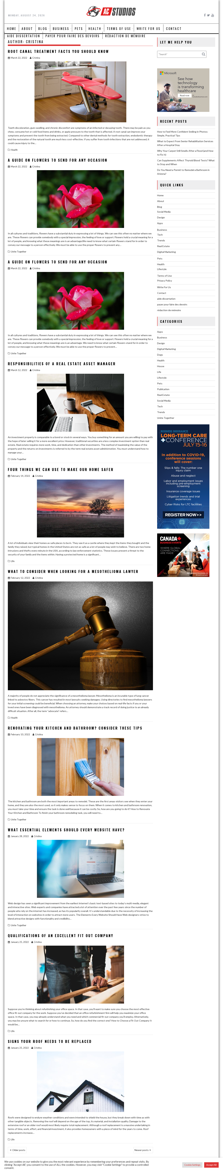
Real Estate (163, 246)
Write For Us (149, 28)
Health (95, 28)
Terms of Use (119, 28)
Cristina (36, 57)
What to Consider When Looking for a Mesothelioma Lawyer (73, 571)
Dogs (160, 354)
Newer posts (141, 1150)
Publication (163, 389)
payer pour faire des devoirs (72, 36)
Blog (42, 28)
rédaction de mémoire (125, 36)
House (160, 366)
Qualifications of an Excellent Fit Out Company (60, 935)
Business (61, 28)
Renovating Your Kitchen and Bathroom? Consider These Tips (75, 728)
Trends (161, 240)
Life (12, 561)
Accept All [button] (211, 1164)
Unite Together (18, 251)
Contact (174, 28)
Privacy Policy (164, 280)
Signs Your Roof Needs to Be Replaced (50, 1041)
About (27, 28)
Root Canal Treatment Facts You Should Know (58, 51)
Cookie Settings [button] (192, 1164)
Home (11, 28)
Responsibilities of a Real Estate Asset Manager (62, 363)
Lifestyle (162, 269)
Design (161, 217)
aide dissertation (23, 36)
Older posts (18, 1150)
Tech (160, 234)
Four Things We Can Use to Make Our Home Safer (61, 469)
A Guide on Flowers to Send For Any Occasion (57, 160)
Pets (79, 28)
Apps (160, 223)
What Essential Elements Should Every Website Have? (66, 829)
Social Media (164, 211)
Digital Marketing (166, 251)
